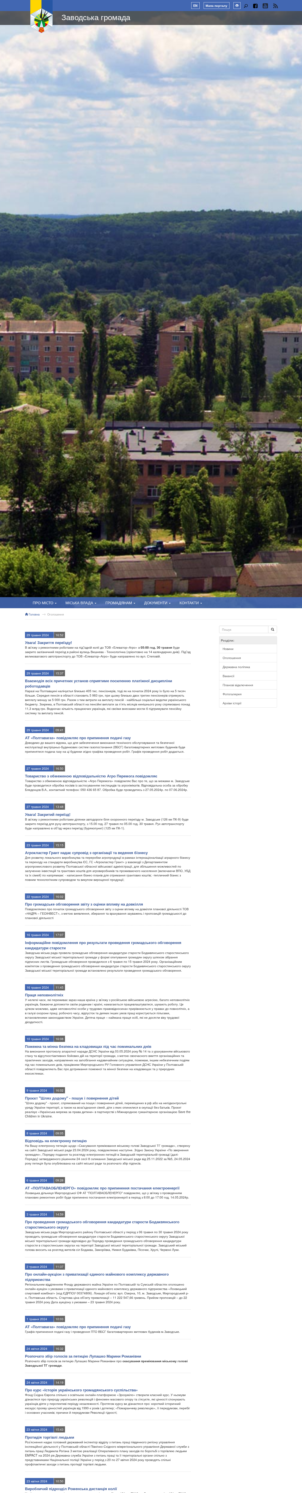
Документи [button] (156, 602)
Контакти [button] (190, 602)
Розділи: (227, 640)
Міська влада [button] (79, 602)
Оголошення (55, 614)
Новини (228, 648)
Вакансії (228, 676)
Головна (34, 614)
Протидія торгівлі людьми (49, 1437)
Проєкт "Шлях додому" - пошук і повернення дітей (72, 1098)
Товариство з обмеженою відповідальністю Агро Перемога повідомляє (91, 776)
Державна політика (236, 667)
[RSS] (275, 5)
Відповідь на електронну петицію (56, 1140)
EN (195, 5)
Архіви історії (232, 703)
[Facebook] (255, 6)
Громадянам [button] (119, 602)
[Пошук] (245, 6)
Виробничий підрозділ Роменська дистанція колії (71, 1488)
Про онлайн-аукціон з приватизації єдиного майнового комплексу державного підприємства (97, 1276)
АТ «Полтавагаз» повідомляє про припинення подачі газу (78, 737)
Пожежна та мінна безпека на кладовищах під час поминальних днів (88, 1046)
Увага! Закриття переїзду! (48, 642)
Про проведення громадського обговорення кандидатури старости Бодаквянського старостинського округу (102, 1224)
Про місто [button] (43, 602)
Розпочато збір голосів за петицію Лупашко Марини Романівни (83, 1356)
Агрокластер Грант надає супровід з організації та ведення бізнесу (86, 852)
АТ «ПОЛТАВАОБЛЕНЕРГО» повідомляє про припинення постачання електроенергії (102, 1188)
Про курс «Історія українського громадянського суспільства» (81, 1389)
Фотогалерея (232, 694)
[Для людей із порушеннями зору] (237, 5)
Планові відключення (238, 685)
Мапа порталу (216, 5)
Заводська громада (95, 16)
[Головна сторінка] (41, 16)
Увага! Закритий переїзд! (48, 814)
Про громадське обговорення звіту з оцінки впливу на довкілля (84, 904)
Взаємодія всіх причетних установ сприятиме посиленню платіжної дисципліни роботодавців (98, 683)
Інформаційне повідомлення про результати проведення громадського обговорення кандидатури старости (103, 945)
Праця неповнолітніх (44, 994)
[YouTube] (265, 5)
